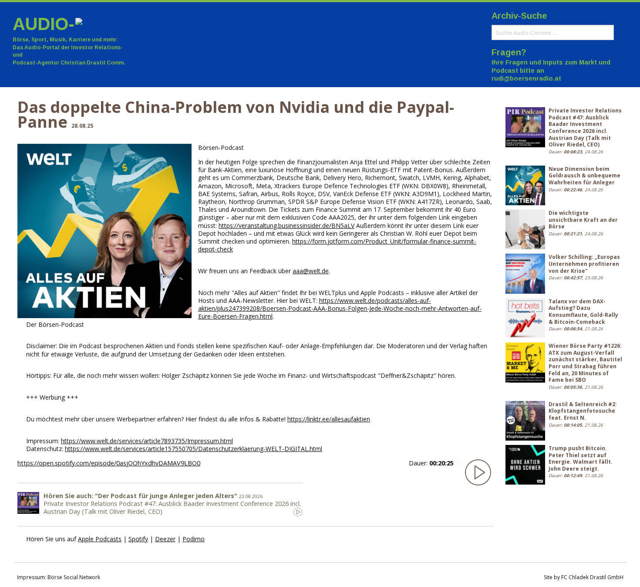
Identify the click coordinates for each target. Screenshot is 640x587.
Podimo (193, 539)
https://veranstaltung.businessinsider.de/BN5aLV (286, 225)
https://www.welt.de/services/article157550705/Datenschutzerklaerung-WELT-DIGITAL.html (193, 448)
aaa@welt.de (311, 271)
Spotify (138, 539)
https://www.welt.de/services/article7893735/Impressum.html (147, 441)
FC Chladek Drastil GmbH (592, 577)
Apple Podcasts (99, 539)
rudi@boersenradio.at (526, 78)
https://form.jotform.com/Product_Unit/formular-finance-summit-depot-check (337, 245)
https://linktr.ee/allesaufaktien (328, 419)
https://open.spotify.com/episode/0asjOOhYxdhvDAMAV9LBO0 (108, 463)
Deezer (165, 539)
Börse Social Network (73, 577)
